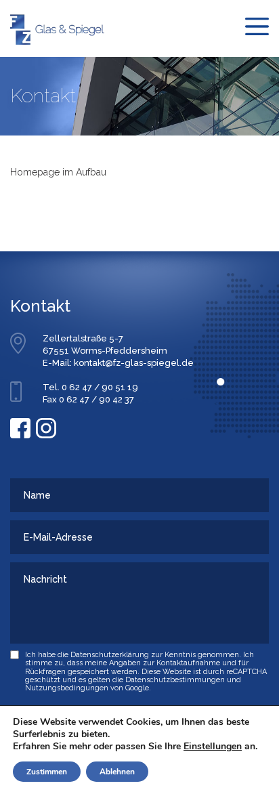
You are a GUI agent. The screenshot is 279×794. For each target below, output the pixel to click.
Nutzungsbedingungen (66, 688)
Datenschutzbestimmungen (175, 679)
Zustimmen (46, 771)
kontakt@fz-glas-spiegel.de (134, 363)
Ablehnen (117, 771)
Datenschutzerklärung (109, 654)
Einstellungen (213, 746)
